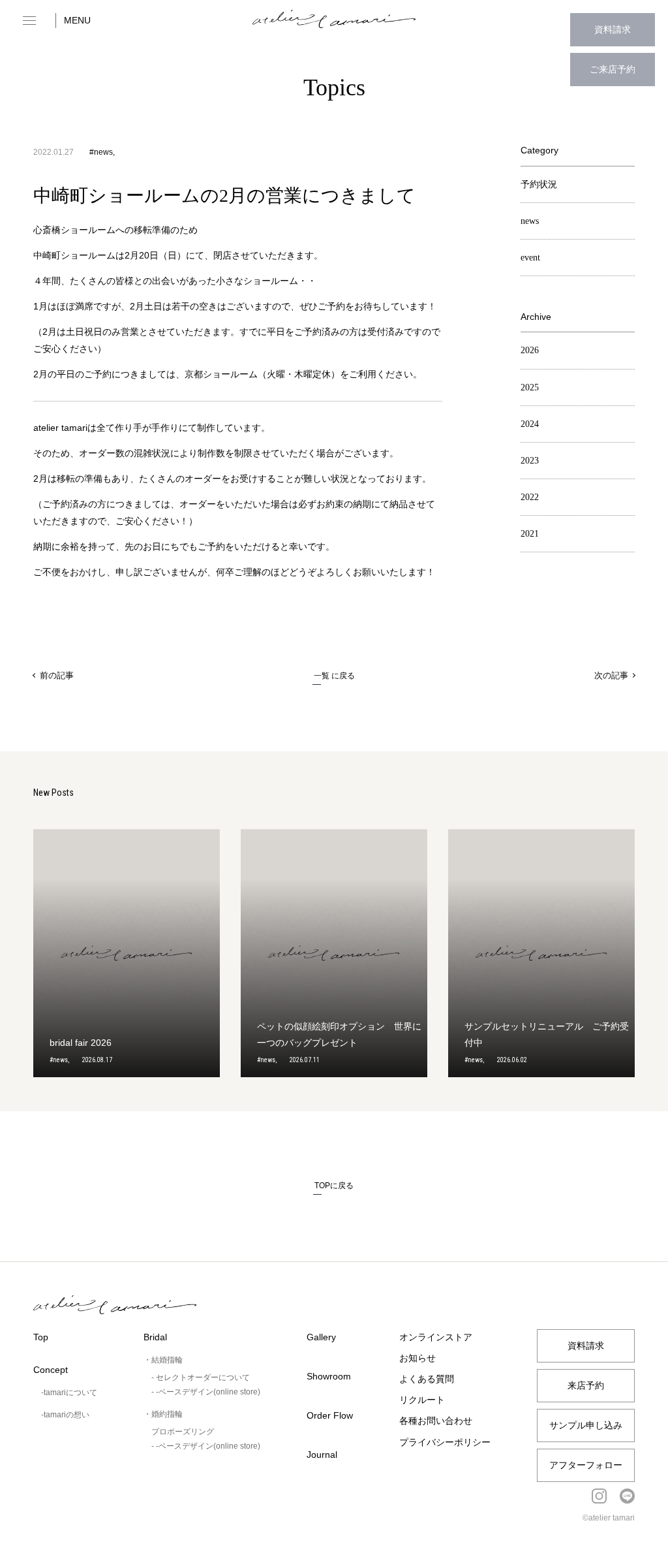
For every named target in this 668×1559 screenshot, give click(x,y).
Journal (322, 1454)
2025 (530, 387)
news (530, 221)
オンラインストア (435, 1337)
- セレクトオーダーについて (200, 1377)
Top (40, 1337)
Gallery (321, 1337)
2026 (530, 350)
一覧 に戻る (334, 675)
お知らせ (417, 1358)
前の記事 (57, 675)
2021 (530, 534)
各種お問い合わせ (435, 1420)
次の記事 (611, 675)
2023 (530, 460)
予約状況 (539, 184)
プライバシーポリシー (445, 1442)
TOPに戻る (334, 1185)
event (530, 257)
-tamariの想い (65, 1414)
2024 (530, 424)
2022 (530, 497)
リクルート (422, 1399)
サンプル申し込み (585, 1425)
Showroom (329, 1376)
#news (101, 152)
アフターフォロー (585, 1465)
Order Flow (330, 1415)
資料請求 (612, 29)
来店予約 (586, 1385)
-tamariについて (69, 1392)
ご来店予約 (612, 69)
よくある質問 (426, 1379)
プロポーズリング (182, 1431)
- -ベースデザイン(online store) (205, 1391)
